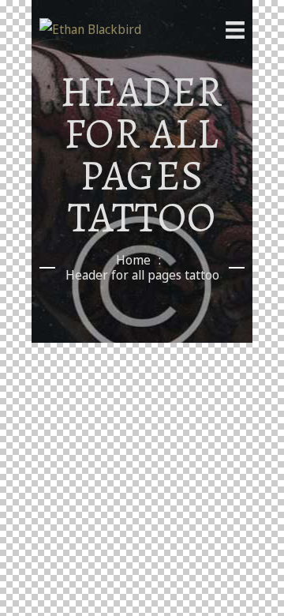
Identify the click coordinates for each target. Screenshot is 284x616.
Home (133, 260)
